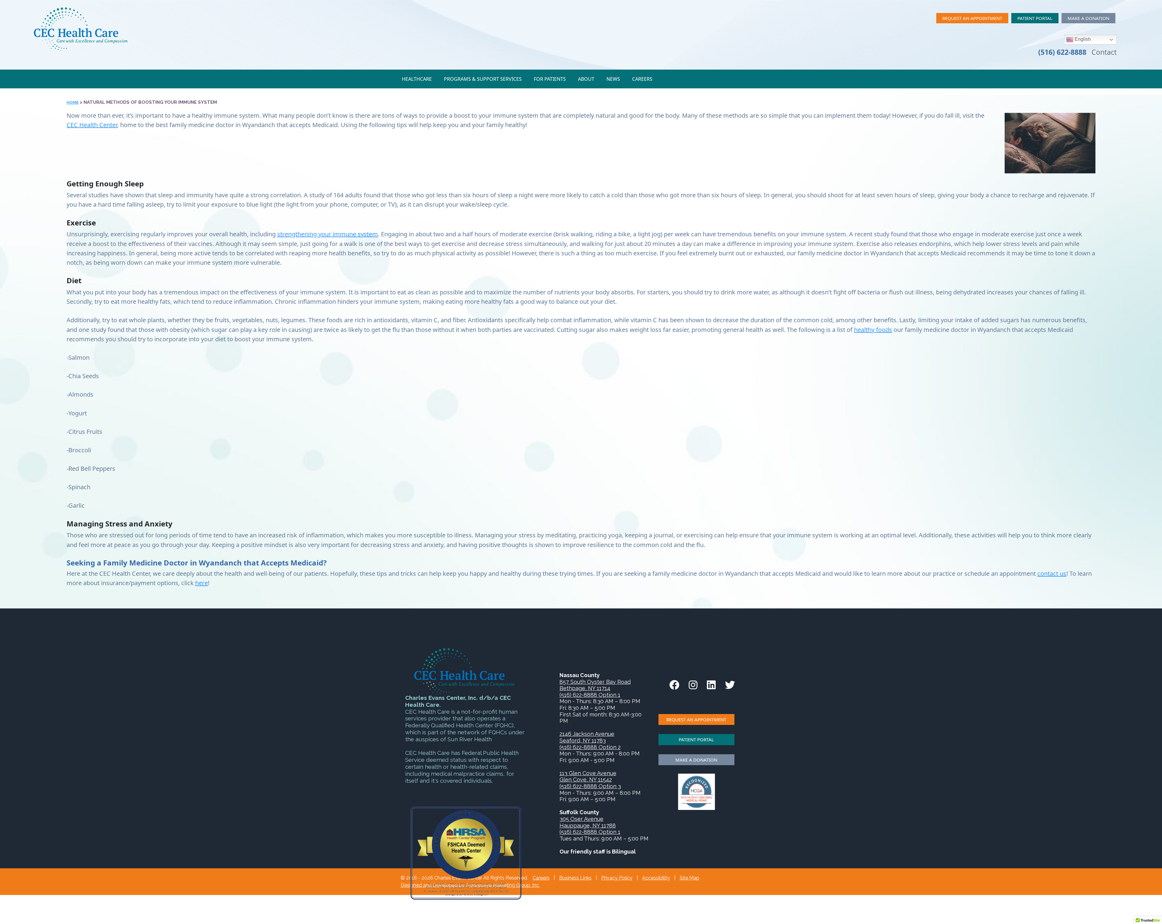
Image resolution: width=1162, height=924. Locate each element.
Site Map (689, 878)
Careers (642, 79)
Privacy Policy (616, 878)
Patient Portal (1034, 18)
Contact (1104, 52)
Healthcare (417, 79)
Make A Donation (1088, 18)
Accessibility (656, 878)
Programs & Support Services (483, 79)
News (613, 79)
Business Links (575, 878)
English (1082, 39)
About (586, 79)
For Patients (550, 79)
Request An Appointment (972, 18)
